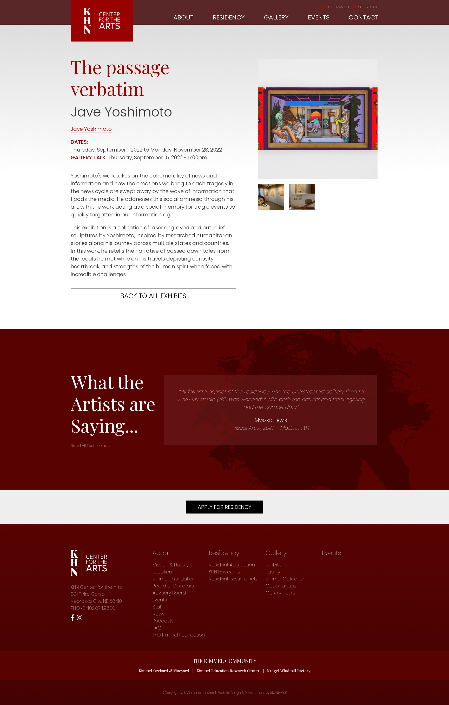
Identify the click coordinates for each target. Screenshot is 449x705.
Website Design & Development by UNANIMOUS (252, 692)
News (158, 614)
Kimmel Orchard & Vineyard (164, 670)
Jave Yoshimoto (91, 129)
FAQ (157, 628)
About (183, 17)
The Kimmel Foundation (179, 635)
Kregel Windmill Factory (289, 670)
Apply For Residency (224, 507)
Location (162, 572)
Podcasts (163, 621)
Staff (158, 607)
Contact (363, 17)
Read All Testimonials (90, 445)
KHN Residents (224, 572)
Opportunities (281, 586)
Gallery (276, 17)
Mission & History (171, 565)
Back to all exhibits (153, 295)
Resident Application (232, 565)
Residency (229, 17)
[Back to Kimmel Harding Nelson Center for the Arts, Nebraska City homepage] (102, 32)
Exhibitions (277, 565)
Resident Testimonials (233, 579)
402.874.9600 (339, 7)
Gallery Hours (280, 593)
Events (318, 17)
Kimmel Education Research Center (228, 670)
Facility (273, 572)
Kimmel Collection (286, 579)
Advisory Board (169, 593)
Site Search (368, 7)
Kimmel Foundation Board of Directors (174, 582)
